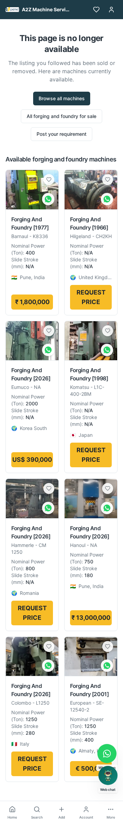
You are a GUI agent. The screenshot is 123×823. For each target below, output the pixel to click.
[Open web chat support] (108, 775)
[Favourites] (96, 9)
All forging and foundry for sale (61, 116)
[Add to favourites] (48, 179)
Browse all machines (62, 98)
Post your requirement (61, 134)
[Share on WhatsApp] (48, 199)
